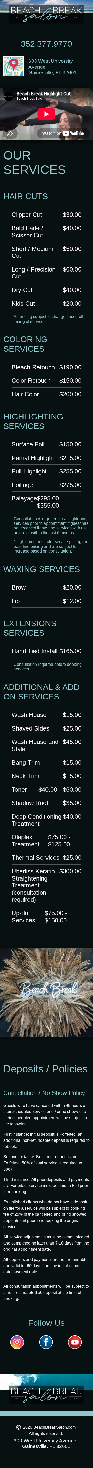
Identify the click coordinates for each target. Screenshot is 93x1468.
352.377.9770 (46, 44)
